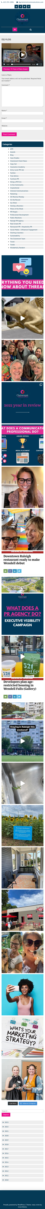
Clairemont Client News (18, 161)
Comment (6, 85)
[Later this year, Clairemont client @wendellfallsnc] (22, 572)
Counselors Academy (17, 167)
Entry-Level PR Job (17, 170)
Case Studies (14, 158)
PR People (13, 212)
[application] (22, 54)
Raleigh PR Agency (17, 221)
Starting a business (16, 233)
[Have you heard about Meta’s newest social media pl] (22, 276)
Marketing (13, 194)
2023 (6, 1122)
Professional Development (19, 215)
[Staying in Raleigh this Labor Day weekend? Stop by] (22, 741)
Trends (12, 245)
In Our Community (16, 185)
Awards (12, 152)
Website (4, 126)
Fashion (12, 173)
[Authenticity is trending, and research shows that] (22, 994)
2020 (6, 1135)
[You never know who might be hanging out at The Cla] (22, 783)
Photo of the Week (16, 209)
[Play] (4, 64)
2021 (6, 1131)
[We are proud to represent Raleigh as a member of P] (22, 360)
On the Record (15, 200)
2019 (6, 1140)
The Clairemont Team (17, 239)
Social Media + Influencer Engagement (23, 230)
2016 (6, 1153)
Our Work (13, 203)
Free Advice (14, 176)
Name (4, 110)
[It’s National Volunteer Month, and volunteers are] (22, 952)
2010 (6, 1180)
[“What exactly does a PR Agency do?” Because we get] (22, 614)
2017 (6, 1149)
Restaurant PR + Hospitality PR (21, 227)
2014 (6, 1162)
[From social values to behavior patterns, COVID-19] (22, 1037)
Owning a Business (16, 206)
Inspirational (14, 188)
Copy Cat (13, 164)
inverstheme (22, 1207)
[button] (22, 55)
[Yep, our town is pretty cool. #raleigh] (22, 825)
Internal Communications (19, 191)
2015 (6, 1158)
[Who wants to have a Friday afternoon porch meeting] (22, 868)
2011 (6, 1175)
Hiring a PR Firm (15, 182)
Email (4, 118)
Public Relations (16, 218)
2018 (6, 1144)
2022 (6, 1127)
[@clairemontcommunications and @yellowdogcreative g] (22, 529)
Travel (12, 242)
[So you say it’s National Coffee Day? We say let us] (22, 656)
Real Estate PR (15, 224)
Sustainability (15, 236)
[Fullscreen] (41, 64)
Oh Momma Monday (17, 197)
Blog (11, 155)
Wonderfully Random (17, 248)
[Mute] (37, 64)
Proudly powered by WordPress (14, 1205)
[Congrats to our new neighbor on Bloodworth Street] (22, 910)
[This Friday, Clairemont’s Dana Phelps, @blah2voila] (22, 487)
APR (11, 149)
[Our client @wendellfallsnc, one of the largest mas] (22, 698)
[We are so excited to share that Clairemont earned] (22, 1079)
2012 (6, 1171)
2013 (6, 1166)
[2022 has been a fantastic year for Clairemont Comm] (22, 402)
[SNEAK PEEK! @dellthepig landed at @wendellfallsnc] (22, 318)
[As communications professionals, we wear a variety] (22, 445)
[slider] (21, 64)
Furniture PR (14, 179)
